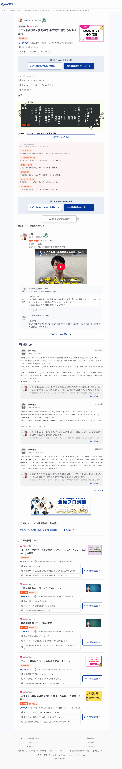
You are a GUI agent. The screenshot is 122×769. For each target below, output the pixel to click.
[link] (61, 561)
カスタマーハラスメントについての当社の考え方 (69, 755)
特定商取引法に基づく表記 (79, 751)
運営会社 (21, 751)
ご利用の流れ (31, 742)
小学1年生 (31, 350)
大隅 (25, 20)
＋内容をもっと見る (61, 137)
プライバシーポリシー (58, 751)
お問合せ (96, 751)
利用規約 (43, 751)
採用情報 (32, 751)
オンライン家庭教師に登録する (31, 738)
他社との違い (31, 747)
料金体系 (90, 742)
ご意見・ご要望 (41, 755)
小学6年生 (31, 404)
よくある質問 (90, 747)
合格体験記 (90, 738)
